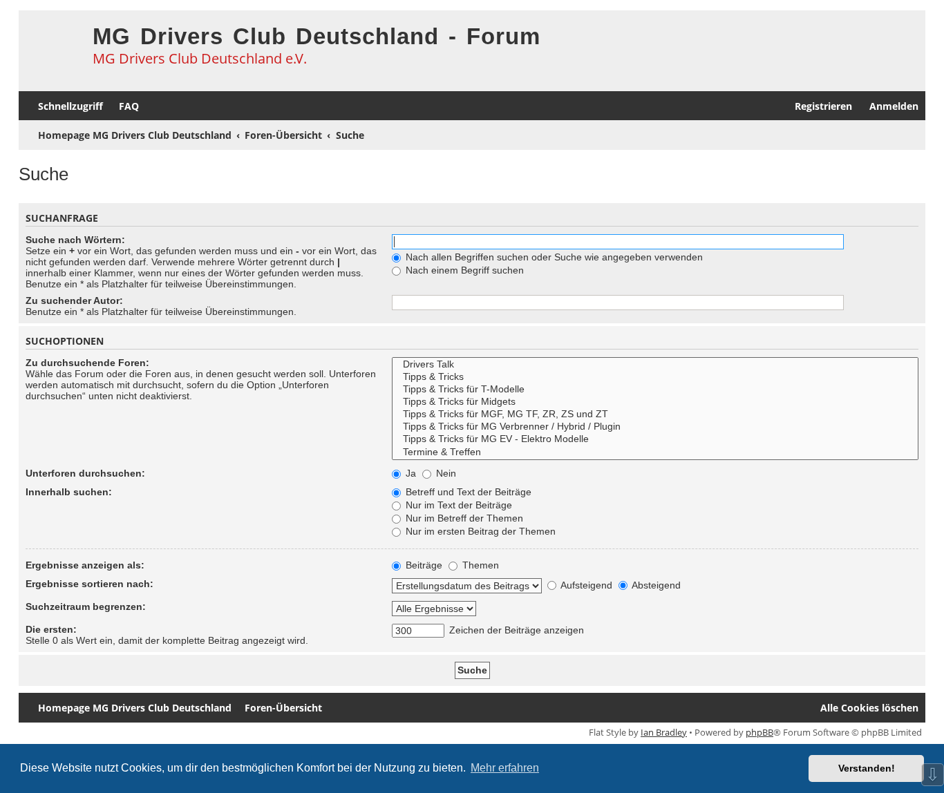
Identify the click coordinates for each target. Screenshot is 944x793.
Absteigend (655, 585)
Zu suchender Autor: (74, 300)
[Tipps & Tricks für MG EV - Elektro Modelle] (655, 439)
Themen (479, 565)
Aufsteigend (585, 585)
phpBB (759, 732)
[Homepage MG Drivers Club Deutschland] (52, 45)
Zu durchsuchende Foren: (87, 362)
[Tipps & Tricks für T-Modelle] (655, 389)
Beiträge (422, 565)
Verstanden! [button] (866, 768)
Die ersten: (51, 629)
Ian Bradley (664, 732)
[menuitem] (122, 106)
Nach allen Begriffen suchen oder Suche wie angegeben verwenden (553, 256)
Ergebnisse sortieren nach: (89, 583)
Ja (409, 473)
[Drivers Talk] (655, 365)
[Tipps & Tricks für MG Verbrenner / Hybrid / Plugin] (655, 427)
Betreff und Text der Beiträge (467, 491)
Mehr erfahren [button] (505, 768)
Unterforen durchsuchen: (85, 473)
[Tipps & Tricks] (655, 377)
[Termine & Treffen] (655, 452)
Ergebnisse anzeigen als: (85, 565)
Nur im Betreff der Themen (463, 518)
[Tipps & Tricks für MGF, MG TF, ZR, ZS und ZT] (655, 414)
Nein (444, 473)
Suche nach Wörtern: (75, 239)
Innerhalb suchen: (69, 491)
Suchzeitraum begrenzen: (86, 606)
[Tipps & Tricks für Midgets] (655, 402)
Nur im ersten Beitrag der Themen (479, 531)
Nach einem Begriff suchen (463, 270)
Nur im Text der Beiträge (457, 504)
